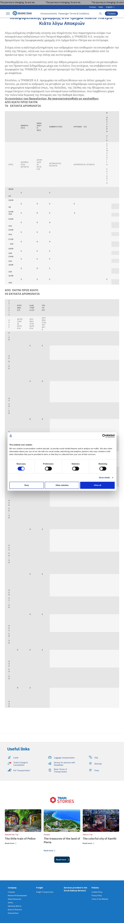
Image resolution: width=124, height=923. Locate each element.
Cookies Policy (97, 892)
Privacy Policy (97, 895)
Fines (96, 770)
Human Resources (14, 899)
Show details (104, 478)
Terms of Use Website (100, 899)
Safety (10, 903)
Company (11, 892)
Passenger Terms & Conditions (73, 13)
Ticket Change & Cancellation (20, 763)
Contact (92, 7)
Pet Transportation (21, 770)
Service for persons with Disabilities (64, 763)
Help (100, 7)
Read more (9, 843)
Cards (15, 757)
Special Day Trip (11, 834)
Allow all (97, 485)
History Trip (87, 834)
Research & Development (17, 895)
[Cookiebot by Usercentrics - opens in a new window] (104, 436)
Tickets (111, 13)
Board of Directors (15, 910)
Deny (26, 485)
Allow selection (62, 485)
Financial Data (13, 913)
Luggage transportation (64, 757)
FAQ (96, 757)
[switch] (48, 469)
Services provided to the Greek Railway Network (75, 889)
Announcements (48, 13)
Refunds (98, 764)
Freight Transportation (44, 892)
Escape (47, 834)
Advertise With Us (14, 906)
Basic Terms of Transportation (60, 770)
